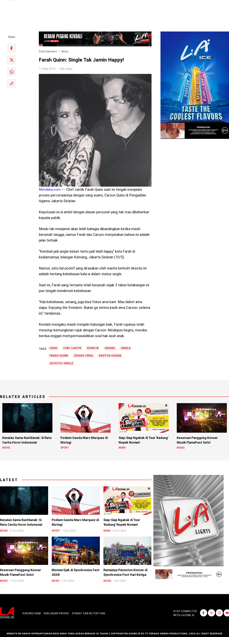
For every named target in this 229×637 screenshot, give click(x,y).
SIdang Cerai (83, 355)
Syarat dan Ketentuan (88, 613)
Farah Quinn (58, 355)
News (64, 51)
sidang (109, 348)
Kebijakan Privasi (56, 613)
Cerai (53, 348)
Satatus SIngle (61, 363)
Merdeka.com (50, 189)
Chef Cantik (72, 348)
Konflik (93, 348)
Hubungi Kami (31, 613)
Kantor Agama (110, 355)
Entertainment (48, 51)
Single (126, 348)
